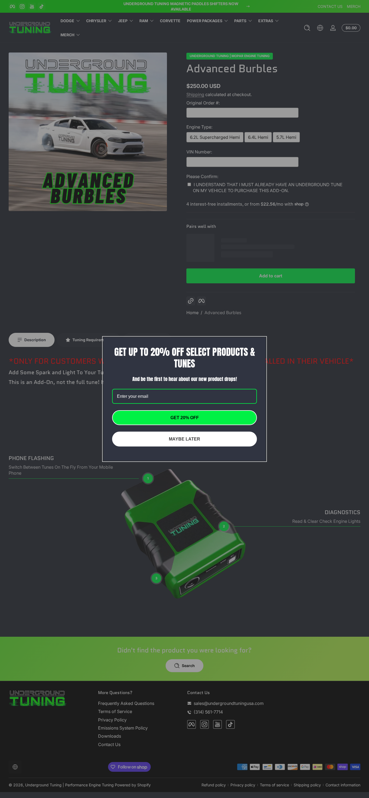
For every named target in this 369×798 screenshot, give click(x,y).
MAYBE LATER (184, 439)
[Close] (259, 343)
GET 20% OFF (184, 417)
